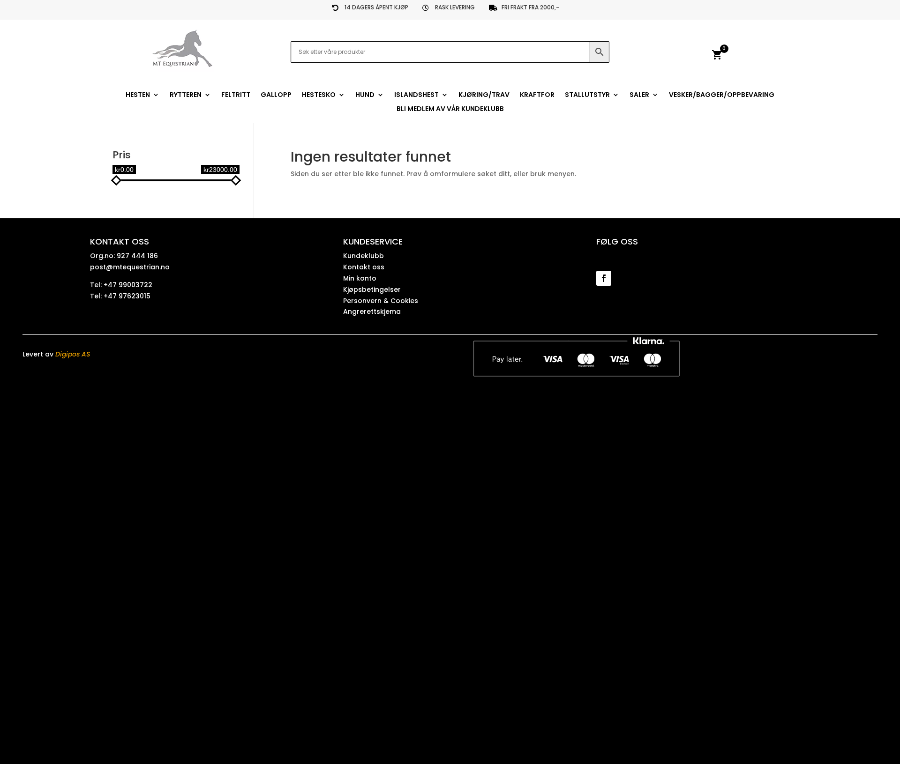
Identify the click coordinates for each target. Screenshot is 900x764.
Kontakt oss (363, 267)
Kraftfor (537, 95)
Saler (639, 95)
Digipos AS (72, 354)
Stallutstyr (587, 95)
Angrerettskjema (372, 311)
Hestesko (319, 95)
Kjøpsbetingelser (372, 289)
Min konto (359, 278)
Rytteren (186, 95)
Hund (365, 95)
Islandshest (416, 95)
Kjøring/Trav (484, 95)
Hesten (138, 95)
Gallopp (276, 95)
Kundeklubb (363, 255)
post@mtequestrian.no (130, 267)
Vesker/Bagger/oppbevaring (721, 95)
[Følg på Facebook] (603, 278)
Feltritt (235, 95)
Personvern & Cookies (380, 300)
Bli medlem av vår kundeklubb (450, 109)
